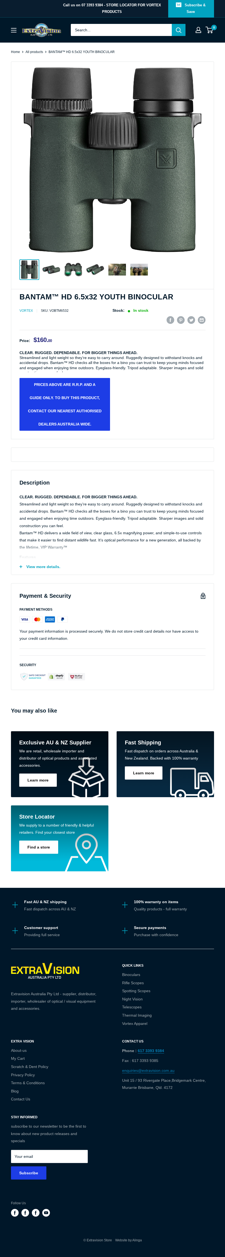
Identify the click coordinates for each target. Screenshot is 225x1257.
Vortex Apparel (134, 1023)
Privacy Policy (23, 1075)
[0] (209, 30)
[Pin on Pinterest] (181, 320)
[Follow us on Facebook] (15, 1213)
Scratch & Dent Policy (29, 1066)
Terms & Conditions (28, 1083)
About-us (19, 1050)
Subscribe (28, 1173)
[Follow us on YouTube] (46, 1213)
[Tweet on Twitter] (191, 320)
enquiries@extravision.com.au (148, 1070)
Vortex (26, 311)
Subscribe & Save (195, 8)
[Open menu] (13, 30)
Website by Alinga (127, 1240)
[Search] (178, 30)
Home (15, 52)
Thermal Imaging (137, 1015)
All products (34, 52)
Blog (15, 1091)
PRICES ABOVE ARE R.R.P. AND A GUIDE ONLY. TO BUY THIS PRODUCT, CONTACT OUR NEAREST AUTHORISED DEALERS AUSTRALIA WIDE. (65, 404)
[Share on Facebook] (170, 320)
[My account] (198, 30)
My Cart (18, 1058)
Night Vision (132, 999)
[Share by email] (202, 320)
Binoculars (131, 974)
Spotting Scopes (136, 991)
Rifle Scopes (133, 983)
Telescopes (132, 1007)
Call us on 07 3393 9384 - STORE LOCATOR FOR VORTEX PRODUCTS (112, 8)
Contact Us (20, 1099)
